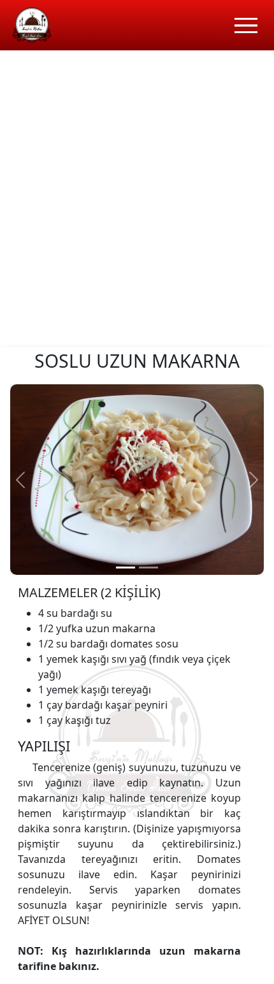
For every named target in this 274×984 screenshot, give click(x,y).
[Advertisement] (137, 204)
